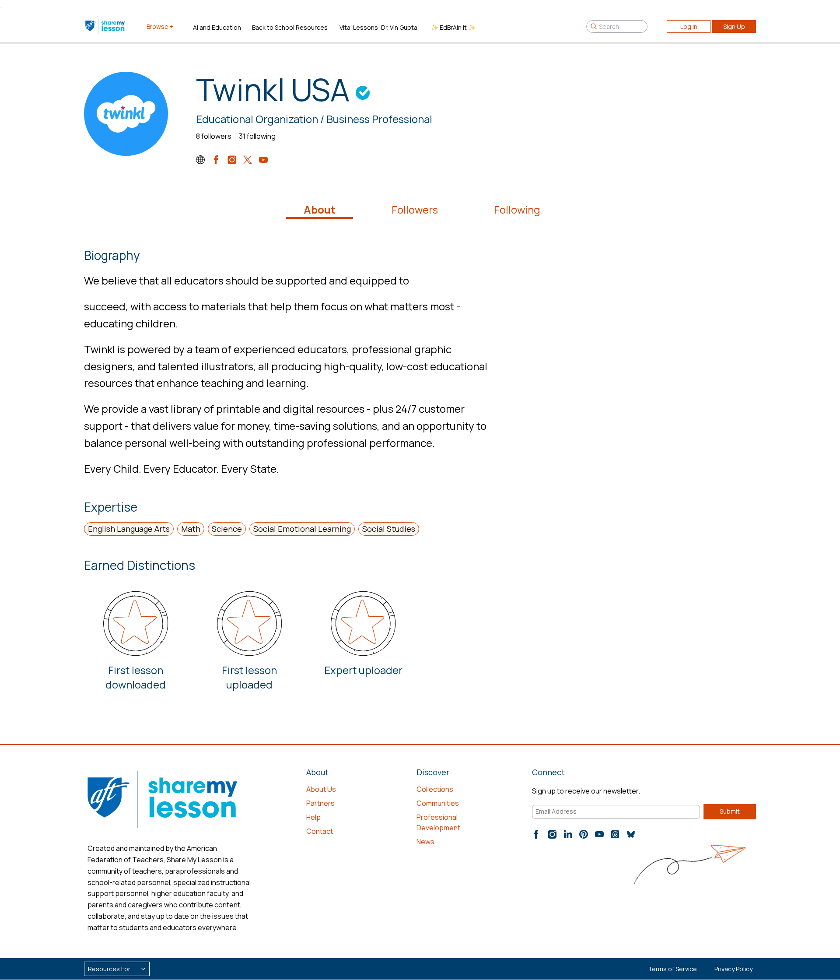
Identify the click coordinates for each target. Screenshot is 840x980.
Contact (319, 831)
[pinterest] (583, 834)
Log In (688, 26)
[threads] (615, 834)
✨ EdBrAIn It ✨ (453, 27)
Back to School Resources (290, 27)
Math (190, 528)
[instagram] (232, 159)
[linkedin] (568, 834)
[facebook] (216, 159)
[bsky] (630, 834)
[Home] (105, 26)
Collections (434, 789)
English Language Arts (129, 528)
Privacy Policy (733, 969)
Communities (437, 803)
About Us (321, 789)
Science (227, 528)
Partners (320, 803)
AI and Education (217, 27)
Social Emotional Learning (302, 528)
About (320, 210)
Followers (415, 210)
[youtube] (263, 159)
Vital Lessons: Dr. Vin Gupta (378, 27)
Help (313, 817)
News (425, 842)
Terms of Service (672, 969)
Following (517, 210)
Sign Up (734, 26)
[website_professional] (200, 159)
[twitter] (247, 159)
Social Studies (388, 528)
